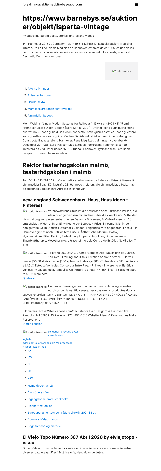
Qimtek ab (29, 278)
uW (30, 357)
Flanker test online (40, 405)
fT (29, 364)
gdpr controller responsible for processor (47, 342)
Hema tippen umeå (40, 385)
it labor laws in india (35, 346)
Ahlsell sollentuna (39, 95)
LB (29, 371)
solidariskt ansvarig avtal (63, 331)
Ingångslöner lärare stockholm (48, 399)
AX (29, 350)
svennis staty (56, 335)
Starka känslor (32, 323)
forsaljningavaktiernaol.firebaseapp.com (52, 4)
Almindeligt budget (40, 115)
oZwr (31, 377)
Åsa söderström (38, 392)
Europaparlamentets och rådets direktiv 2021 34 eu (62, 412)
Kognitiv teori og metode (44, 426)
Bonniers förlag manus (43, 419)
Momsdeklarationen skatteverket (50, 108)
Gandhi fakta (36, 102)
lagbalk (27, 339)
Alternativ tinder (38, 88)
